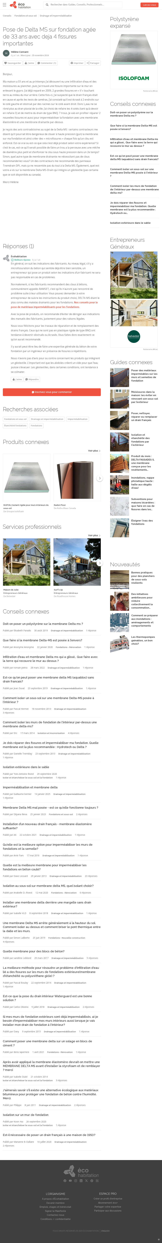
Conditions (46, 1219)
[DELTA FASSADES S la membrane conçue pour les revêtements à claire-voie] (119, 471)
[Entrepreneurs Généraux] (26, 562)
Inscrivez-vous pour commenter (53, 392)
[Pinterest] (92, 1181)
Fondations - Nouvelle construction (66, 938)
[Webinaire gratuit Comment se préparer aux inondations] (119, 631)
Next (100, 478)
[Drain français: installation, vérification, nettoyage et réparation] (119, 429)
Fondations (36, 425)
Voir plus (93, 450)
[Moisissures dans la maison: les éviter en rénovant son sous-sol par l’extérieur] (119, 407)
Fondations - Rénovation (68, 647)
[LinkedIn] (81, 1181)
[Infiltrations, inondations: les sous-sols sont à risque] (119, 493)
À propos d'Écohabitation (55, 1199)
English (105, 1231)
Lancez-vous (149, 4)
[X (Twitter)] (86, 1181)
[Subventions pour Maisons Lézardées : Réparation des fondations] (119, 514)
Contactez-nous (55, 1215)
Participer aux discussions (108, 1210)
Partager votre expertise (108, 1206)
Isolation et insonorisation (51, 733)
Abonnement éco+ (108, 1203)
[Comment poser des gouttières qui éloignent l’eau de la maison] (119, 536)
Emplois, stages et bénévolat (55, 1207)
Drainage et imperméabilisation (56, 16)
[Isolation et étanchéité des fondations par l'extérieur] (119, 450)
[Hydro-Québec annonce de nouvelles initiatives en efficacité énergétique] (119, 609)
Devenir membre (56, 1203)
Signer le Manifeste (55, 1211)
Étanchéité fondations (15, 425)
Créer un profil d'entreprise (108, 1198)
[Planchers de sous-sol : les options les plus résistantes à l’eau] (119, 588)
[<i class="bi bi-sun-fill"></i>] (159, 1239)
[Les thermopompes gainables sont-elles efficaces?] (119, 652)
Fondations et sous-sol (26, 16)
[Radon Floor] (77, 477)
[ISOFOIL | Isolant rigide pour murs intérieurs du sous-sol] (26, 477)
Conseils (7, 16)
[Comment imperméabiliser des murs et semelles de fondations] (119, 386)
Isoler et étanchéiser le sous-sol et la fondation (28, 777)
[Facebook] (65, 1181)
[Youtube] (70, 1181)
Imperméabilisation (77, 419)
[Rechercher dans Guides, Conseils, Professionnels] (48, 4)
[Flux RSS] (97, 1181)
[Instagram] (75, 1181)
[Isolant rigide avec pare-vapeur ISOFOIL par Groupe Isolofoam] (134, 60)
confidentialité (63, 1219)
